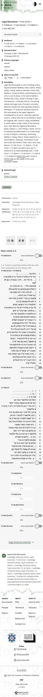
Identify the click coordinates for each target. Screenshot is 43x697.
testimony (6, 187)
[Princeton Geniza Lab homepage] (14, 638)
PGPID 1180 (9, 159)
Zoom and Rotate (27, 256)
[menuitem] (7, 602)
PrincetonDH (23, 654)
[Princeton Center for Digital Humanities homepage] (29, 638)
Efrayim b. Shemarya (10, 176)
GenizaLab (21, 649)
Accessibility (21, 670)
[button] (9, 6)
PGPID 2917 (21, 156)
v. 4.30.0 (21, 687)
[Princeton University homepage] (21, 693)
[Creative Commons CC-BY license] (21, 680)
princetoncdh (23, 660)
